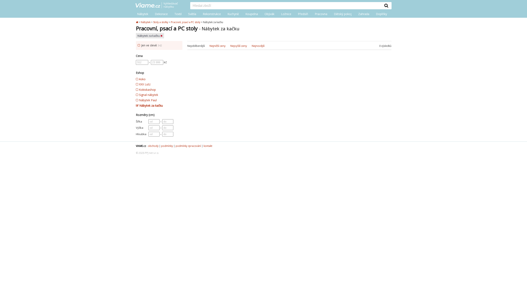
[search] (285, 6)
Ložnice (286, 14)
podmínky (167, 146)
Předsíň (303, 14)
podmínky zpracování (188, 146)
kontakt (208, 146)
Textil (178, 14)
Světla (192, 14)
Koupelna (251, 14)
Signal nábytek (148, 95)
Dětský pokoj (343, 14)
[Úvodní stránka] (137, 22)
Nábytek (142, 14)
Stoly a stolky (160, 22)
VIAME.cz (141, 146)
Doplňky (381, 14)
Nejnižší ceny (218, 46)
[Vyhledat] (386, 5)
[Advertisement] (289, 88)
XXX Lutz (144, 84)
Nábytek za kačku (149, 36)
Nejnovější (258, 46)
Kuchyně (233, 14)
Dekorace (161, 14)
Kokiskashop (147, 90)
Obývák (269, 14)
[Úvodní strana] (159, 5)
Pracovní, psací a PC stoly (185, 22)
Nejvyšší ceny (238, 46)
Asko (142, 79)
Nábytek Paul (147, 100)
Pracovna (321, 14)
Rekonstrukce (212, 14)
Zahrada (363, 14)
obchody (153, 146)
